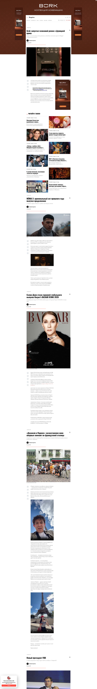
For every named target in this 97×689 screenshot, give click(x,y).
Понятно (8, 685)
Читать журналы (68, 20)
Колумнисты (33, 20)
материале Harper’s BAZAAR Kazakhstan (42, 384)
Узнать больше (10, 683)
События (41, 20)
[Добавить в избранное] (69, 30)
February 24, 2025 (44, 90)
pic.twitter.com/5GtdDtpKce (39, 89)
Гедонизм (45, 20)
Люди (38, 20)
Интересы (50, 20)
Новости (28, 20)
